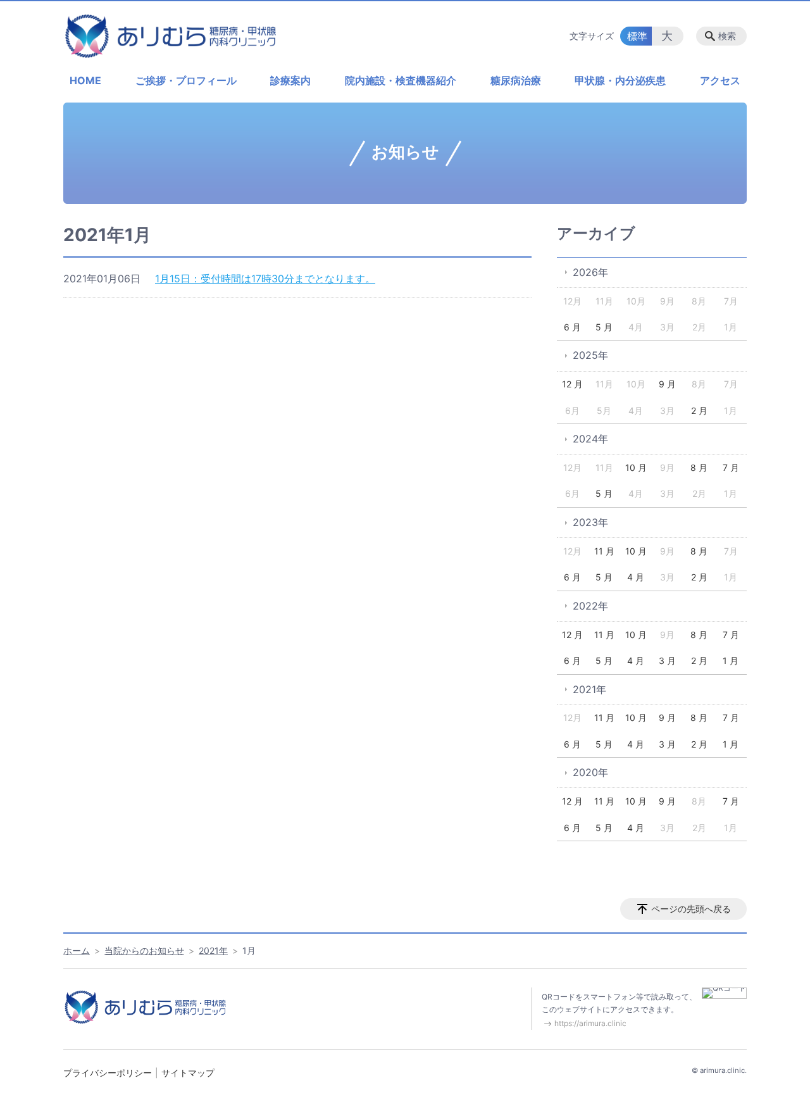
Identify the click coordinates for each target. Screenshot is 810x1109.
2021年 (589, 689)
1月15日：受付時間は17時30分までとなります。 (265, 278)
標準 (637, 36)
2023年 (590, 522)
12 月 (572, 384)
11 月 (604, 551)
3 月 (667, 660)
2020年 (590, 772)
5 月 (604, 327)
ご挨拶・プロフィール (186, 80)
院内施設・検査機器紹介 (400, 80)
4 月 (635, 577)
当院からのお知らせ (144, 950)
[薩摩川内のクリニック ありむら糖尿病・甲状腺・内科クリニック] (170, 36)
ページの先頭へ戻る (691, 908)
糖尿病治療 (515, 80)
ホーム (76, 950)
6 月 (572, 327)
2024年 (590, 438)
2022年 (590, 605)
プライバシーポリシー (107, 1072)
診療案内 (290, 80)
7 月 (731, 467)
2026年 (590, 272)
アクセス (720, 80)
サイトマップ (188, 1072)
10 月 (636, 467)
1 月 (730, 660)
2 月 (699, 410)
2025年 (590, 355)
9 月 (667, 384)
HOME (85, 80)
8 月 (698, 467)
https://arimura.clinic (590, 1023)
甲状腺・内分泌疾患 (620, 80)
